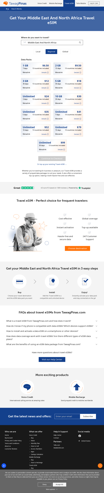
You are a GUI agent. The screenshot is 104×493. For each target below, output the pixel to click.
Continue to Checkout (51, 158)
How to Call (35, 446)
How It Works (16, 9)
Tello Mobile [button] (81, 3)
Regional (51, 51)
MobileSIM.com (59, 448)
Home (7, 435)
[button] (69, 3)
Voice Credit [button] (42, 3)
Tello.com (57, 445)
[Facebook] (80, 436)
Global (65, 51)
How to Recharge (37, 463)
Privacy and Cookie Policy (13, 441)
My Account (9, 438)
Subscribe (88, 416)
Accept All (59, 484)
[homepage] (15, 3)
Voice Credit (27, 397)
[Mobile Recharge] (77, 387)
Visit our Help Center (52, 359)
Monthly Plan (35, 443)
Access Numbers (36, 449)
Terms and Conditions (12, 443)
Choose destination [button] (77, 248)
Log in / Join (94, 3)
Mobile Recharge (77, 397)
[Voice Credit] (27, 387)
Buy (32, 438)
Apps (32, 452)
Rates (33, 441)
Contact (56, 438)
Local (38, 51)
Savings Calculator (37, 454)
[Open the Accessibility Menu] (4, 465)
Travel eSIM (33, 465)
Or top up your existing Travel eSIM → (52, 164)
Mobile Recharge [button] (55, 3)
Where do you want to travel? (35, 37)
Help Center (57, 435)
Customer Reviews (11, 449)
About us (8, 446)
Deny (45, 484)
